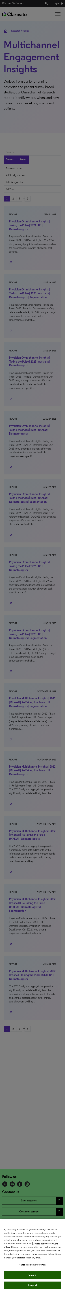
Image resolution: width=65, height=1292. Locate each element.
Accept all (32, 1285)
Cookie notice (40, 1243)
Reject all (32, 1275)
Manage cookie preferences (32, 1264)
